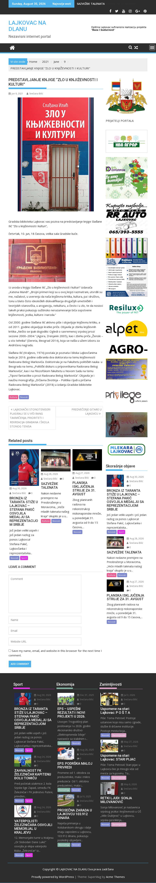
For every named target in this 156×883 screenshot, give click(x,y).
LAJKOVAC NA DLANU (27, 25)
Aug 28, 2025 (87, 749)
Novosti (24, 397)
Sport (24, 558)
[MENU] (152, 47)
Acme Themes (115, 877)
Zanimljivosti (118, 735)
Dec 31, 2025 (87, 695)
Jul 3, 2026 (129, 695)
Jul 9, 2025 (85, 796)
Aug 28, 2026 (50, 474)
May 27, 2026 (130, 741)
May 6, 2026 (130, 784)
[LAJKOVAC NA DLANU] (12, 47)
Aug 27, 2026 (82, 473)
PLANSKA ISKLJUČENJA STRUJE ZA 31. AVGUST (106, 4)
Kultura (13, 397)
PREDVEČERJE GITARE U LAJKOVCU (87, 411)
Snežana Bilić (36, 93)
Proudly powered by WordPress (52, 877)
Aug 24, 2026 (44, 756)
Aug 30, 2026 (19, 488)
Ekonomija (64, 743)
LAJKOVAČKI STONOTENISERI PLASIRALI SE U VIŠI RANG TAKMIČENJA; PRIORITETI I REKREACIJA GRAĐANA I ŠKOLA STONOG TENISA (30, 418)
